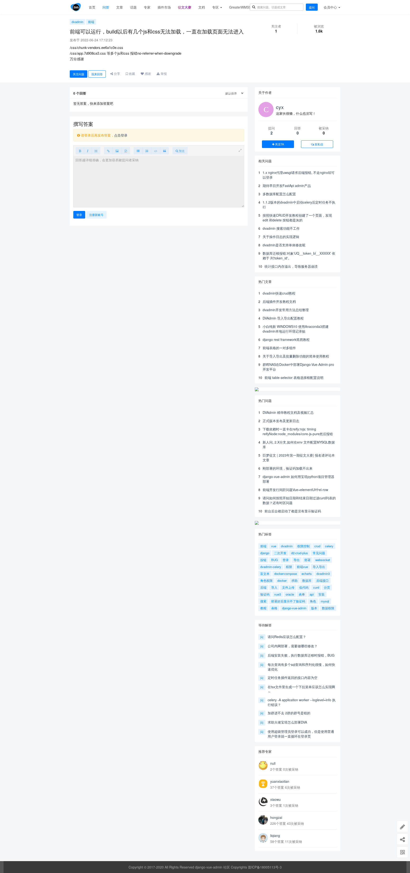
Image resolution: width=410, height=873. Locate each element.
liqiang (275, 835)
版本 (314, 608)
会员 (330, 7)
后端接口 (322, 580)
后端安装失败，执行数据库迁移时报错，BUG (301, 655)
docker (282, 580)
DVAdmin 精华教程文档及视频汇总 (288, 412)
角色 (313, 601)
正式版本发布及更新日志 (281, 420)
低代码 (303, 587)
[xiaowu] (263, 801)
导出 (297, 560)
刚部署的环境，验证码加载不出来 (287, 468)
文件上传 (288, 587)
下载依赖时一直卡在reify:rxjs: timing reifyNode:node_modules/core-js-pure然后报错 (298, 431)
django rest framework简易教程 (286, 339)
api (312, 594)
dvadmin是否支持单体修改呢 (284, 245)
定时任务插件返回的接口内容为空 (292, 677)
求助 (294, 580)
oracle (290, 594)
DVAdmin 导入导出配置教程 (283, 318)
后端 (263, 587)
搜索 (263, 601)
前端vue (302, 566)
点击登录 (120, 135)
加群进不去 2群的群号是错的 (289, 713)
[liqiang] (263, 838)
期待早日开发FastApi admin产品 (287, 185)
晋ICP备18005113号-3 (265, 867)
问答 (105, 7)
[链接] (108, 150)
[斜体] (88, 150)
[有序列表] (146, 150)
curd (316, 587)
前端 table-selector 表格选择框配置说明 (294, 377)
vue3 (277, 594)
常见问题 (319, 553)
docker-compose (285, 573)
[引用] (164, 150)
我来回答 (97, 74)
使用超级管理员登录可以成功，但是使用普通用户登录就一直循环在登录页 (301, 734)
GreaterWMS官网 (242, 7)
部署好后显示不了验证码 (288, 601)
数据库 (307, 580)
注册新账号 (96, 215)
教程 (263, 608)
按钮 (263, 560)
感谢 (147, 73)
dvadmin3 (323, 573)
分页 (327, 587)
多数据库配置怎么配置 (279, 193)
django (264, 553)
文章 (119, 7)
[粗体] (80, 150)
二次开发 (280, 553)
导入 (274, 587)
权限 (289, 566)
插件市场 (164, 7)
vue (273, 546)
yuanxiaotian (279, 781)
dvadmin (77, 21)
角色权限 (266, 580)
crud (317, 546)
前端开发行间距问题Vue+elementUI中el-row (295, 489)
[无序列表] (138, 150)
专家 (147, 7)
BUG (274, 560)
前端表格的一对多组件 (279, 347)
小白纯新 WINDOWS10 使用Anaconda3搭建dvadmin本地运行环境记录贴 (296, 329)
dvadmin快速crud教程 (279, 293)
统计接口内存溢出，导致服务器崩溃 (291, 266)
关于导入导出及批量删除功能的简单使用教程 (296, 356)
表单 (302, 594)
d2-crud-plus (299, 553)
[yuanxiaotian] (263, 783)
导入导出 (319, 566)
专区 (216, 7)
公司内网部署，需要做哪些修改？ (292, 646)
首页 (92, 7)
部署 (307, 560)
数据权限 (328, 608)
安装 (321, 594)
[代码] (155, 150)
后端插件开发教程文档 (279, 301)
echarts (307, 573)
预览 (181, 151)
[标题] (95, 150)
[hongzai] (263, 820)
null (272, 763)
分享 (116, 73)
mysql (325, 601)
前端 (91, 21)
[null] (263, 765)
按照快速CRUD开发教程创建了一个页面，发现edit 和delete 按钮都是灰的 (297, 217)
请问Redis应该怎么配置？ (287, 636)
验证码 (265, 594)
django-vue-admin (294, 608)
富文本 (265, 573)
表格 (274, 608)
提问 (312, 7)
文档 (201, 7)
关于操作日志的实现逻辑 (281, 236)
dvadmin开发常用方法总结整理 (286, 309)
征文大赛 (184, 7)
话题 (133, 7)
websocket (322, 560)
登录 (79, 215)
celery (329, 546)
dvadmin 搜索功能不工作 (281, 228)
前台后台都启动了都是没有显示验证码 (293, 511)
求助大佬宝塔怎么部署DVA (287, 722)
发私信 (318, 144)
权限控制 (303, 546)
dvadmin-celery (270, 566)
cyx (280, 106)
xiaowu (275, 799)
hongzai (276, 817)
